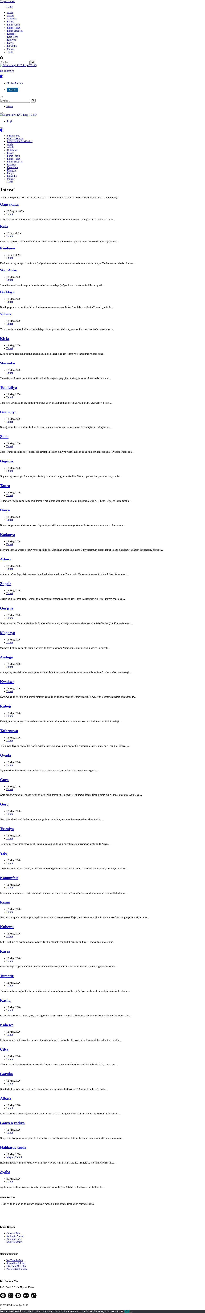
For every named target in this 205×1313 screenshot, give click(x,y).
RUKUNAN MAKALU (20, 141)
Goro (4, 780)
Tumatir (7, 976)
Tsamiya (7, 829)
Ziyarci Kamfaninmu (17, 1269)
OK (126, 1311)
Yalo (3, 853)
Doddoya (7, 292)
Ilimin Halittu (13, 27)
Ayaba (5, 1172)
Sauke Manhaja (14, 1242)
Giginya (6, 461)
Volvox (5, 314)
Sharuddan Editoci (15, 1263)
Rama (5, 902)
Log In (12, 89)
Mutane (11, 49)
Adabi (10, 12)
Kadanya (7, 535)
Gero (4, 804)
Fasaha (10, 21)
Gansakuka (9, 204)
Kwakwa (7, 682)
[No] (131, 1312)
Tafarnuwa (9, 731)
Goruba (6, 1074)
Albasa (5, 1098)
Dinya (5, 510)
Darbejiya (8, 412)
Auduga (6, 657)
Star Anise (8, 270)
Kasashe (11, 33)
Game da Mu (13, 1233)
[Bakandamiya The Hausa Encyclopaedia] (18, 114)
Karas (5, 951)
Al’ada (10, 15)
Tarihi (10, 52)
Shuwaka (7, 363)
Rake (4, 226)
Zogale (5, 584)
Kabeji (5, 706)
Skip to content (7, 1)
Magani (10, 1157)
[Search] (1, 58)
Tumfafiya (8, 387)
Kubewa (7, 927)
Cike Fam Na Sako (16, 1266)
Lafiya (10, 43)
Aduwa (6, 559)
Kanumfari (9, 878)
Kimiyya (11, 39)
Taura (5, 486)
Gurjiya (6, 608)
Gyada (5, 755)
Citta (4, 1049)
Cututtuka (12, 18)
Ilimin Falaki (13, 24)
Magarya (7, 633)
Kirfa (4, 339)
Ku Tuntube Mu (14, 1260)
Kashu (5, 1000)
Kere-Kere (12, 36)
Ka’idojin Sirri (13, 1239)
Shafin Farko (13, 135)
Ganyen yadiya (12, 1123)
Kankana (7, 248)
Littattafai (12, 46)
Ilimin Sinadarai (15, 30)
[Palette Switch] (102, 76)
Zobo (4, 437)
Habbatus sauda (13, 1147)
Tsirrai (9, 214)
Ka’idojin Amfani (15, 1236)
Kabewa (6, 1025)
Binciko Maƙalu (15, 138)
